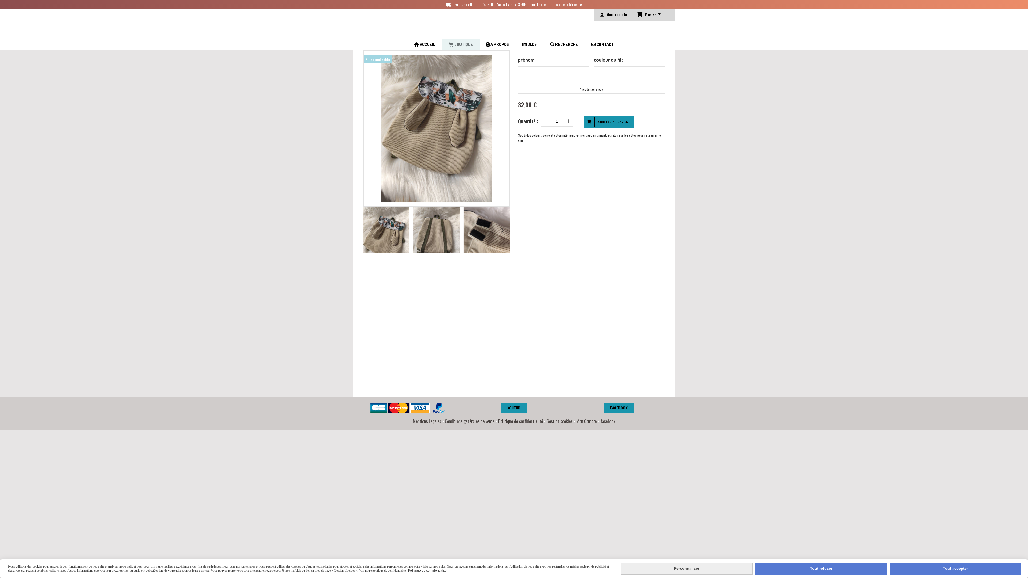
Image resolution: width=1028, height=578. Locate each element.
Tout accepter (955, 568)
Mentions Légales (427, 421)
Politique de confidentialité (520, 421)
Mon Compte (586, 421)
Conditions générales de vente (469, 421)
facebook (607, 421)
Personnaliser (686, 568)
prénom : (527, 60)
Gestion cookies (560, 421)
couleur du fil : (608, 60)
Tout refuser (821, 568)
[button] (502, 230)
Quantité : (528, 121)
